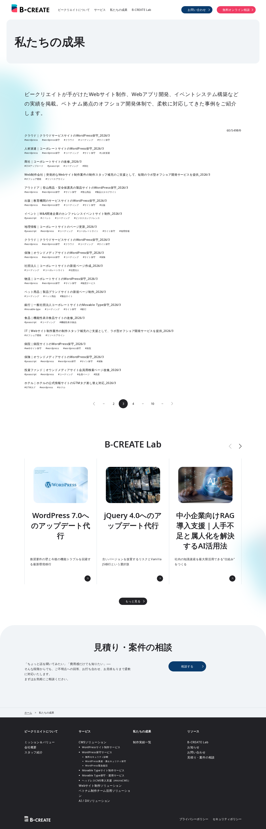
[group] (60, 521)
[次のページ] (172, 403)
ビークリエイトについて (74, 10)
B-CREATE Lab (141, 10)
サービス (100, 10)
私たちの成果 (118, 10)
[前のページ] (93, 403)
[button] (240, 446)
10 (152, 404)
